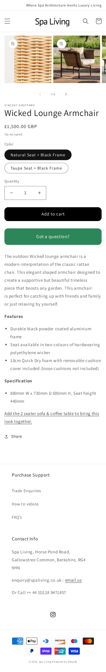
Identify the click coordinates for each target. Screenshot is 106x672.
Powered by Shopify (64, 661)
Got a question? (53, 236)
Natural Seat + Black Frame (38, 154)
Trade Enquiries (26, 490)
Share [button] (16, 436)
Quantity (11, 181)
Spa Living (45, 661)
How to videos (25, 504)
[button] (7, 21)
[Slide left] (40, 94)
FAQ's (17, 517)
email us (73, 580)
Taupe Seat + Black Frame (36, 168)
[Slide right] (65, 94)
